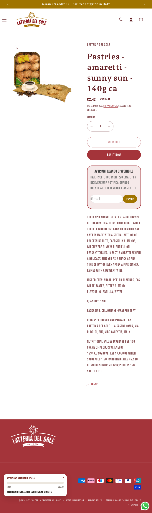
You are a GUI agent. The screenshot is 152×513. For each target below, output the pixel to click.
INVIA (130, 199)
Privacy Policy (95, 500)
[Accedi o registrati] (131, 19)
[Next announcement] (144, 4)
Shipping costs (110, 105)
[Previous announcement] (8, 4)
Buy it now (114, 155)
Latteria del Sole (35, 500)
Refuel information (75, 500)
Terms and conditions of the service (123, 500)
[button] (9, 19)
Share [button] (94, 384)
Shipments (136, 504)
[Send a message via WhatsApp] (145, 506)
